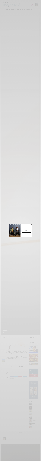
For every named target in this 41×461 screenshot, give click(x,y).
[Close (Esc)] (31, 224)
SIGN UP (26, 232)
